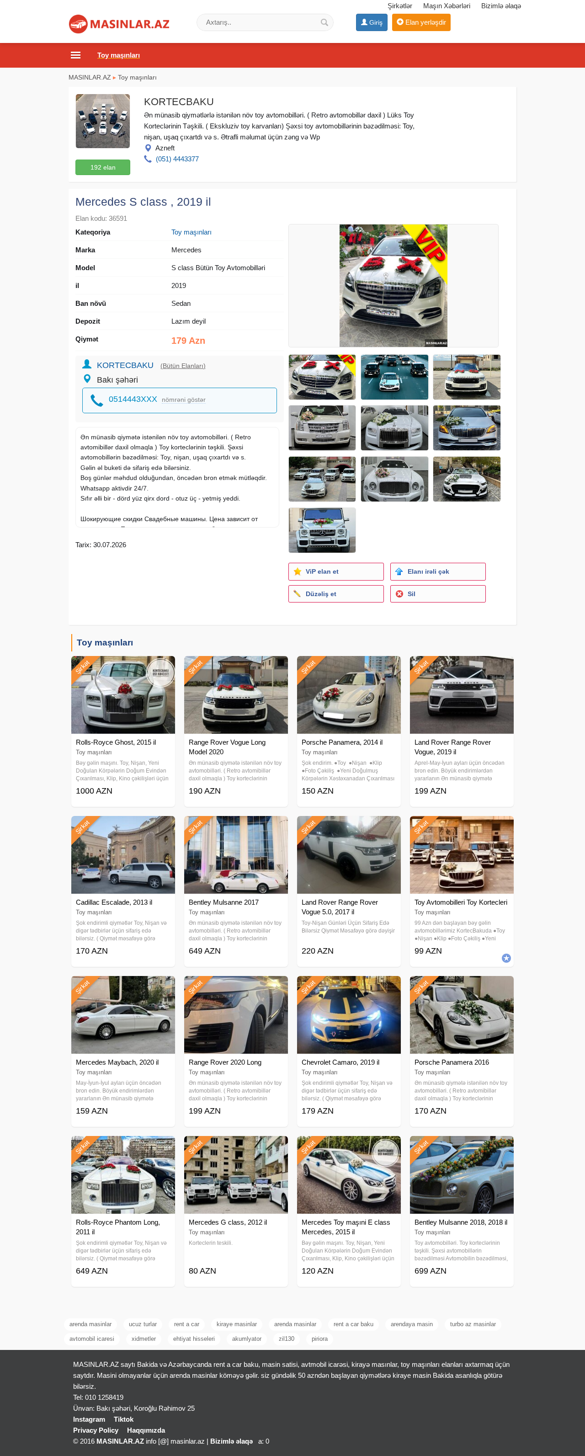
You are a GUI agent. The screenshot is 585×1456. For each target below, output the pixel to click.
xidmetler (144, 1338)
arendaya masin (412, 1324)
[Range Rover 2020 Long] (236, 987)
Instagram (89, 1419)
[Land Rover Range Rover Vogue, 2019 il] (462, 667)
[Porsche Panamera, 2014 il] (349, 667)
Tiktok (123, 1419)
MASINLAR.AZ (90, 77)
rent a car (186, 1324)
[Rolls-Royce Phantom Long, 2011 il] (123, 1147)
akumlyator (246, 1338)
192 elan (103, 167)
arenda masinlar (90, 1324)
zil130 (286, 1338)
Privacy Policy (95, 1430)
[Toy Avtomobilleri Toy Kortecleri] (462, 827)
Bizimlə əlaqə (501, 6)
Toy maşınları (137, 77)
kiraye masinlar (237, 1324)
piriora (320, 1338)
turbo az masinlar (473, 1324)
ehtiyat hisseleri (194, 1338)
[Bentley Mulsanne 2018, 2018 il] (462, 1147)
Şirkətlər (400, 6)
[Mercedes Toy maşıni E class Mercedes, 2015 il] (349, 1147)
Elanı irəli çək (428, 571)
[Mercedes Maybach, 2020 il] (123, 987)
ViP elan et (322, 571)
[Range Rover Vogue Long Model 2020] (236, 667)
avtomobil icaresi (91, 1338)
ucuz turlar (143, 1324)
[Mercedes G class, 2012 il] (236, 1147)
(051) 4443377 (177, 159)
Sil (411, 593)
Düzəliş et (321, 593)
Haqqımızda (146, 1430)
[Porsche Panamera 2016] (462, 987)
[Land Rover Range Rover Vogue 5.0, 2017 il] (349, 827)
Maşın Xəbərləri (446, 6)
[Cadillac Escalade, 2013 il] (123, 827)
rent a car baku (353, 1324)
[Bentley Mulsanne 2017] (236, 827)
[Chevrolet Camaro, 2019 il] (349, 987)
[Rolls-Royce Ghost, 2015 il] (123, 667)
